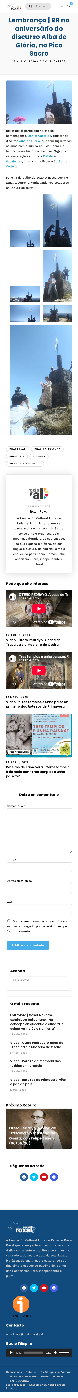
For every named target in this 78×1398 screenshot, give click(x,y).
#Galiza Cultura (47, 449)
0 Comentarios (53, 61)
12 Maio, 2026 (17, 697)
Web (10, 902)
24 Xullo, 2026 (18, 635)
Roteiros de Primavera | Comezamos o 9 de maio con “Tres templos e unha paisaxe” (38, 771)
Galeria (58, 1376)
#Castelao (17, 449)
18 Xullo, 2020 (24, 61)
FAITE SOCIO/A (19, 1381)
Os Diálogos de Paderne (55, 1372)
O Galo (48, 156)
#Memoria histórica (25, 463)
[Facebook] (24, 1177)
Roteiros (31, 1372)
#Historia (16, 456)
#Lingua (39, 456)
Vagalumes (14, 161)
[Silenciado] (56, 1353)
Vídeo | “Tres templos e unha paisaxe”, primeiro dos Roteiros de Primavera (38, 704)
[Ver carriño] (69, 6)
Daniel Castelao (39, 136)
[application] (39, 1353)
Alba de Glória (29, 141)
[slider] (64, 1352)
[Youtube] (44, 1177)
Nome (12, 860)
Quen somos (14, 1372)
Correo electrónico (20, 881)
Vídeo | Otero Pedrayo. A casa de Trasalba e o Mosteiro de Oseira (33, 642)
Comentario (16, 806)
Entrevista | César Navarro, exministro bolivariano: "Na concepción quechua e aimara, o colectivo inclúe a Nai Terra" (36, 1022)
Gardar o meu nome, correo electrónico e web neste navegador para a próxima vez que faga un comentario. (37, 926)
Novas (45, 1376)
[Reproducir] (11, 1353)
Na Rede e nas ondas (23, 1376)
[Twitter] (34, 1177)
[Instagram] (54, 1177)
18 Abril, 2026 (17, 762)
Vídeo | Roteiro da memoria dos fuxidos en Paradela (35, 1063)
